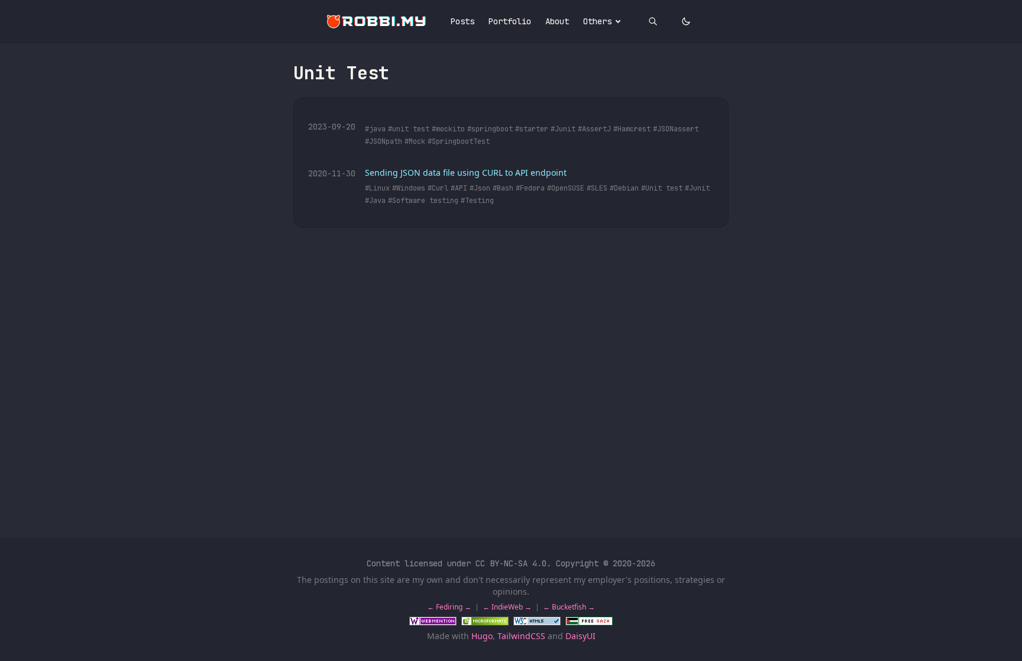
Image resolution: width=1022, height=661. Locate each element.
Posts (462, 21)
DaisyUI (580, 635)
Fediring (449, 607)
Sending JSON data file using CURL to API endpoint (466, 172)
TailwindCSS (521, 635)
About (557, 21)
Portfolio (510, 21)
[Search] (652, 21)
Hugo (482, 635)
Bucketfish (569, 607)
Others (597, 21)
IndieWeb (507, 607)
